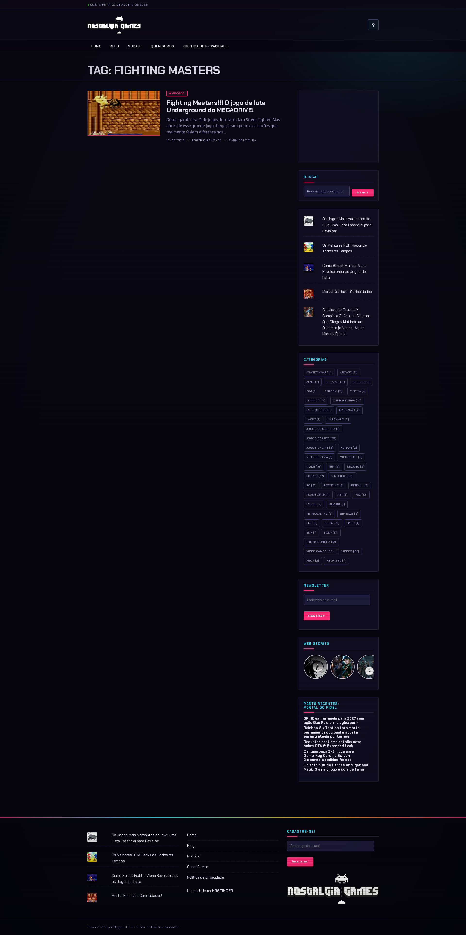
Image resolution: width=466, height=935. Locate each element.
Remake (337, 504)
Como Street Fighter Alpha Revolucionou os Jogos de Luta (344, 271)
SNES (353, 523)
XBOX (312, 561)
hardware (338, 419)
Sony (331, 532)
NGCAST (135, 46)
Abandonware (319, 372)
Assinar (316, 616)
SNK (311, 532)
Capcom (333, 391)
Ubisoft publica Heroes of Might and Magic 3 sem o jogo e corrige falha (336, 767)
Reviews (349, 514)
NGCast (315, 476)
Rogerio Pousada (207, 140)
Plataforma (318, 495)
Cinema (358, 391)
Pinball (359, 485)
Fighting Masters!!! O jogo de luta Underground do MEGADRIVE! (216, 106)
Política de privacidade (205, 46)
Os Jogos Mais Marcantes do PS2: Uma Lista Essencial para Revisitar (346, 225)
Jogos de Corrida (323, 429)
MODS (313, 466)
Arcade (178, 93)
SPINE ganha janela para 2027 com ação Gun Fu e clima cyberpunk (334, 720)
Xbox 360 (336, 561)
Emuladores (319, 410)
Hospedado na (210, 890)
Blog (114, 46)
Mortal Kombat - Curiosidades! (347, 291)
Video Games (320, 551)
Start (363, 193)
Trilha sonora (321, 542)
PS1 (342, 495)
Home (96, 46)
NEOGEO (355, 466)
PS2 (361, 495)
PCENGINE (333, 485)
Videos (350, 551)
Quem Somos (162, 46)
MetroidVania (319, 457)
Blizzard (335, 382)
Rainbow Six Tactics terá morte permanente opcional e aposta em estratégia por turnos (332, 732)
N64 (334, 466)
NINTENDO (342, 476)
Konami (349, 448)
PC (311, 485)
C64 (311, 391)
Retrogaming (319, 514)
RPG (311, 523)
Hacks (313, 419)
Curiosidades (347, 400)
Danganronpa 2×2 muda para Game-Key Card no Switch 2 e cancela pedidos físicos (329, 755)
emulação (349, 410)
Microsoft (351, 457)
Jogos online (319, 448)
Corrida (315, 400)
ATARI (312, 382)
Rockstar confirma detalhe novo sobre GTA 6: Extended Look (332, 743)
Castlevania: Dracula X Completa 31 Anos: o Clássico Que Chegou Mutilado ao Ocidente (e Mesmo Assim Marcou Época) (346, 321)
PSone (313, 504)
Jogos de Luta (321, 438)
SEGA (332, 523)
